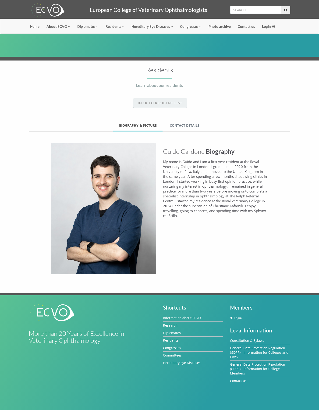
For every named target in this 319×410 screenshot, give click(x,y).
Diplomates (86, 26)
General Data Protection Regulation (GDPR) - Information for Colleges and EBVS (259, 352)
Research (170, 325)
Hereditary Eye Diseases (151, 26)
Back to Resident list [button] (160, 103)
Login (267, 26)
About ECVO (57, 26)
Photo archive (220, 26)
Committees (172, 355)
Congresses (189, 26)
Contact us (246, 26)
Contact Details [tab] (184, 125)
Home (34, 26)
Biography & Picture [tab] (138, 125)
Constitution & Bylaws (247, 340)
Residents (114, 26)
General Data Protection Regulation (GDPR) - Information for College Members (257, 368)
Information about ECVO (182, 318)
